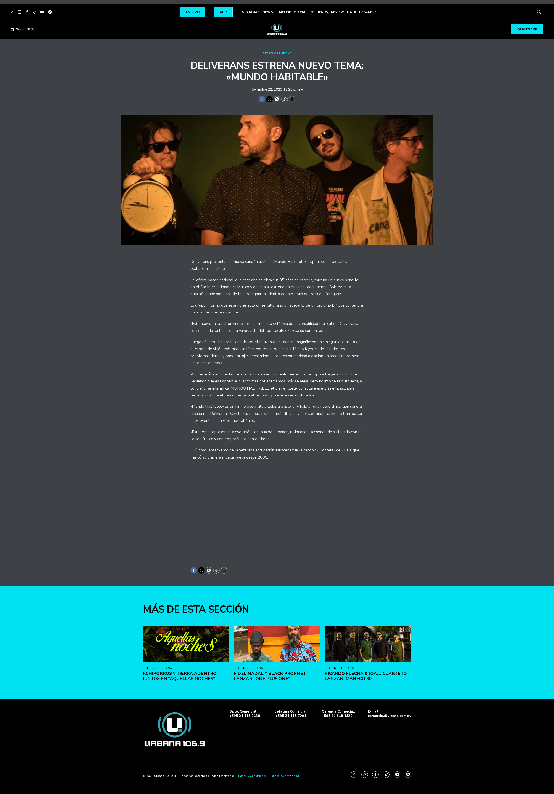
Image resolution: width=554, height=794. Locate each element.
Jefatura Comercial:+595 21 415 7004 (291, 713)
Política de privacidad (284, 776)
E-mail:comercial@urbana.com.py (389, 713)
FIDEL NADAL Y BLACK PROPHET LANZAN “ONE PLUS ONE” (270, 676)
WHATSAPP (527, 29)
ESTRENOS (319, 12)
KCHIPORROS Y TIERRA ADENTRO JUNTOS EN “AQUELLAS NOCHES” (180, 676)
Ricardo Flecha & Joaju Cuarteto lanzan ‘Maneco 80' (366, 676)
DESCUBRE (368, 12)
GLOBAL (300, 12)
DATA (351, 12)
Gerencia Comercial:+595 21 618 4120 (338, 713)
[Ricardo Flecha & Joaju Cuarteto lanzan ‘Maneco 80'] (368, 644)
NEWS (268, 12)
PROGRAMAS (249, 12)
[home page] (277, 29)
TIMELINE (283, 12)
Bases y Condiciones (252, 776)
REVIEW (337, 12)
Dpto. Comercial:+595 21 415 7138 (244, 713)
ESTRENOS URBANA (277, 54)
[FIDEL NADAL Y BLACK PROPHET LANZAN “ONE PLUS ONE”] (277, 644)
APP (223, 12)
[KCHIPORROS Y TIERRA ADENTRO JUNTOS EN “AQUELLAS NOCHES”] (186, 644)
